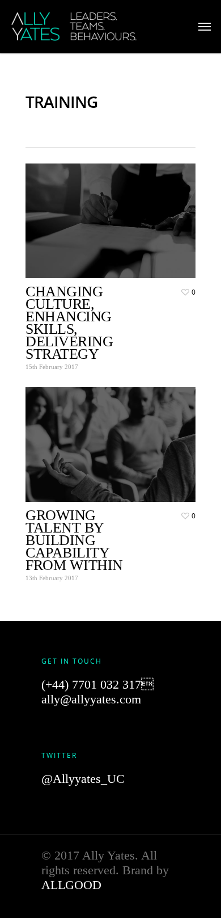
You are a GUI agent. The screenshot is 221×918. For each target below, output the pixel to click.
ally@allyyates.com (91, 699)
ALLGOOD (71, 885)
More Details (113, 212)
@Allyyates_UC (83, 779)
